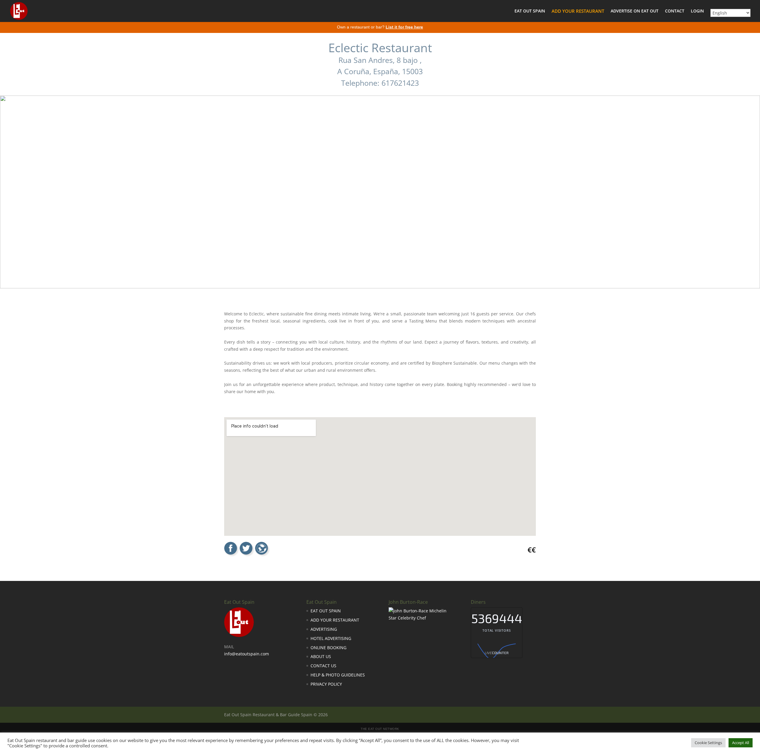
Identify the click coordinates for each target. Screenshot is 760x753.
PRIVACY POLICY (326, 684)
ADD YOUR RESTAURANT (578, 11)
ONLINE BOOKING (328, 647)
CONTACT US (323, 665)
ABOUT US (321, 656)
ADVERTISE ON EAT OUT (634, 11)
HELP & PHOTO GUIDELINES (338, 675)
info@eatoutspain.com (246, 654)
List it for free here (404, 27)
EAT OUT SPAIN (529, 11)
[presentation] (9, 183)
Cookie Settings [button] (708, 742)
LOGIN (697, 11)
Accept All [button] (740, 742)
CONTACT (674, 11)
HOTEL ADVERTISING (331, 638)
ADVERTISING (324, 629)
